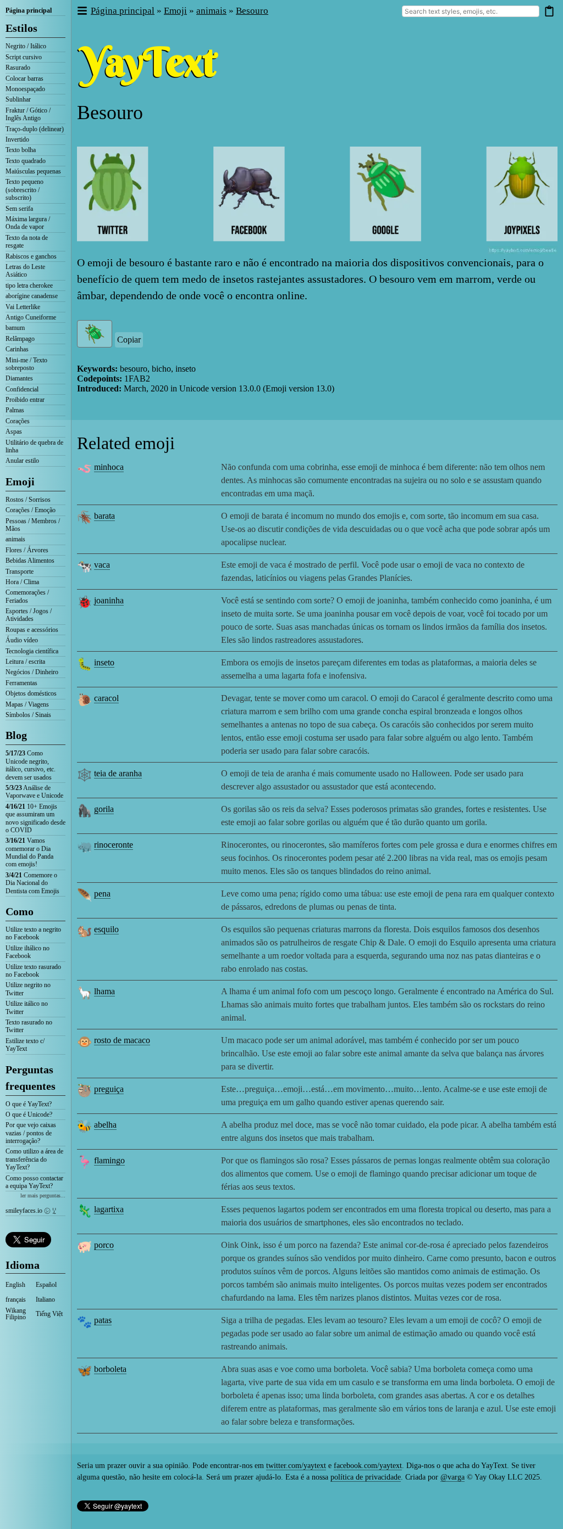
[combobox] (470, 11)
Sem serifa (19, 208)
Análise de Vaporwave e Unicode (34, 791)
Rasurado (17, 67)
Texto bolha (20, 150)
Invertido (17, 139)
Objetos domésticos (31, 693)
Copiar (129, 339)
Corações (17, 421)
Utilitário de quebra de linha (34, 446)
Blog (16, 735)
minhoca (109, 467)
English (15, 1285)
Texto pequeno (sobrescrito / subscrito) (24, 189)
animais (15, 539)
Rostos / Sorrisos (28, 499)
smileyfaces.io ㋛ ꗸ (30, 1210)
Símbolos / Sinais (28, 715)
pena (102, 893)
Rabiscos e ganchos (31, 256)
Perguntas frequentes (30, 1077)
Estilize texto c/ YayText (25, 1044)
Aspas (13, 431)
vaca (102, 564)
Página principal (28, 10)
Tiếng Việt (49, 1314)
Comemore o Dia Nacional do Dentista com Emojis (32, 883)
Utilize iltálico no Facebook (27, 952)
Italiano (45, 1299)
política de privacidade (365, 1477)
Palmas (14, 410)
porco (104, 1245)
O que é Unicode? (28, 1114)
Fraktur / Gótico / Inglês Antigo (28, 114)
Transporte (19, 571)
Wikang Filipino (15, 1314)
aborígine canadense (31, 296)
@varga (452, 1477)
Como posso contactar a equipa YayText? (34, 1182)
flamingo (109, 1160)
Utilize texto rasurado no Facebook (33, 970)
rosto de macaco (122, 1040)
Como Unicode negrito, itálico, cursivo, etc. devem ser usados (30, 765)
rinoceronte (113, 844)
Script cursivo (23, 57)
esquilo (106, 929)
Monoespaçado (25, 89)
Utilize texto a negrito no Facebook (33, 933)
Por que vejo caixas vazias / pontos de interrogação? (30, 1133)
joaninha (109, 600)
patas (103, 1320)
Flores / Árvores (26, 550)
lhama (104, 991)
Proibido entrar (25, 400)
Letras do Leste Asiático (25, 270)
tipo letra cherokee (29, 285)
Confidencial (21, 389)
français (15, 1299)
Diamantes (19, 378)
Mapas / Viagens (27, 704)
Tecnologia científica (31, 651)
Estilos (21, 28)
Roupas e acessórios (31, 630)
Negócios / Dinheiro (31, 672)
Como (19, 911)
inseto (104, 662)
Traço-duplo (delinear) (34, 129)
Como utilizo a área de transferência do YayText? (34, 1159)
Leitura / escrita (25, 661)
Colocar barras (24, 78)
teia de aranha (118, 773)
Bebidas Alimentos (29, 560)
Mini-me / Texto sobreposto (26, 364)
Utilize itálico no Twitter (26, 1007)
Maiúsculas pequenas (33, 171)
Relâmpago (20, 339)
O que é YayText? (28, 1104)
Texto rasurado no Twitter (28, 1026)
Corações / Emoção (30, 510)
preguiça (109, 1089)
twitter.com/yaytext (296, 1465)
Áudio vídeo (21, 640)
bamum (15, 328)
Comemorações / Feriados (27, 596)
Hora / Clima (22, 582)
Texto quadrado (25, 161)
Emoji (20, 481)
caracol (106, 698)
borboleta (110, 1369)
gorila (104, 809)
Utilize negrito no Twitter (28, 988)
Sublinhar (18, 99)
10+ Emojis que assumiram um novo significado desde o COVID (35, 818)
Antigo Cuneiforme (30, 317)
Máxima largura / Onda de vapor (27, 223)
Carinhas (17, 349)
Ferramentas (21, 683)
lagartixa (109, 1209)
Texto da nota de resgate (26, 241)
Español (46, 1285)
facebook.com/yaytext (368, 1465)
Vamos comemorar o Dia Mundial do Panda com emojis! (29, 852)
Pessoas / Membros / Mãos (32, 525)
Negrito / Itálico (25, 46)
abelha (105, 1124)
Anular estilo (22, 460)
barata (104, 515)
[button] (81, 11)
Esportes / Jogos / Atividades (28, 615)
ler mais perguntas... (42, 1195)
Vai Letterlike (22, 307)
